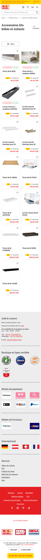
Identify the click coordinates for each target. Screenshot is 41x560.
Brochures (20, 504)
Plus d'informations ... (28, 545)
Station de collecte (8, 465)
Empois (20, 493)
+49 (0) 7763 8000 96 (13, 334)
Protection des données (12, 500)
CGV (28, 496)
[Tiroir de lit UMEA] (11, 164)
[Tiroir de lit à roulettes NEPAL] (30, 57)
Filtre (12, 44)
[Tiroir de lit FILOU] (30, 164)
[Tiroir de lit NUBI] (30, 234)
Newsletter (29, 493)
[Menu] (37, 7)
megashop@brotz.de (14, 340)
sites (22, 326)
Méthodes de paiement (10, 474)
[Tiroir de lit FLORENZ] (11, 234)
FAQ (3, 468)
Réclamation (6, 477)
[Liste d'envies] (28, 7)
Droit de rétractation (30, 500)
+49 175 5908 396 (16, 336)
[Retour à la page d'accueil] (5, 7)
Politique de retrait (8, 471)
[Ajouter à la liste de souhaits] (17, 51)
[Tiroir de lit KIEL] (11, 57)
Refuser (13, 550)
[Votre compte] (23, 7)
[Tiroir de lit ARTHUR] (11, 199)
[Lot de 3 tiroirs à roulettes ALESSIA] (11, 93)
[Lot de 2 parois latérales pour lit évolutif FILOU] (11, 128)
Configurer (26, 550)
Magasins (11, 493)
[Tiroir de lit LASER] (11, 270)
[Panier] (32, 7)
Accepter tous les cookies (20, 556)
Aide (3, 480)
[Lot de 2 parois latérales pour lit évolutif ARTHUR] (30, 93)
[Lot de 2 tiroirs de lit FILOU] (30, 199)
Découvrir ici (36, 2)
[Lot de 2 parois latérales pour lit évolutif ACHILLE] (30, 128)
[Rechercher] (37, 12)
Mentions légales (17, 496)
